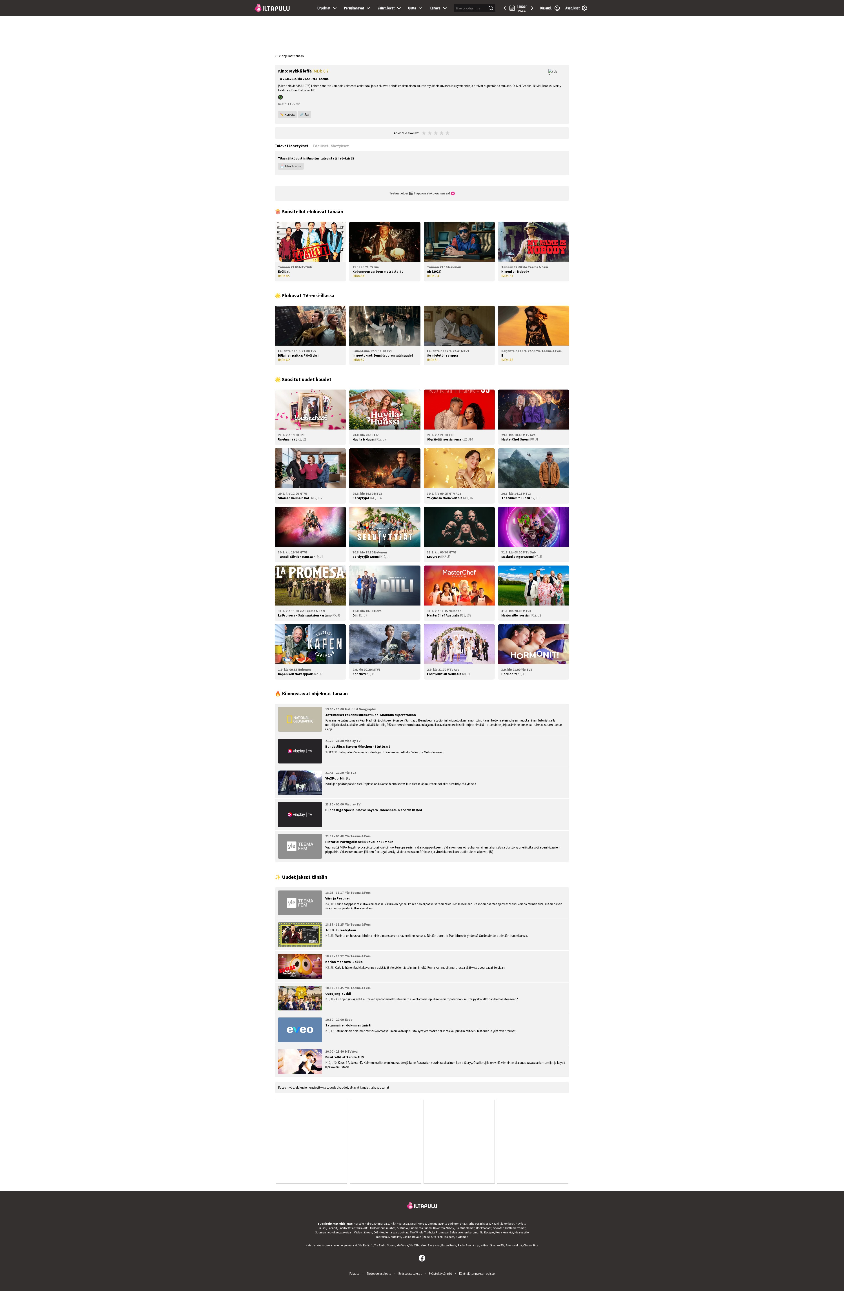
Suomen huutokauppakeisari (334, 1232)
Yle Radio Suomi (384, 1245)
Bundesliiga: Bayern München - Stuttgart (357, 746)
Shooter (498, 1228)
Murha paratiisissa (478, 1224)
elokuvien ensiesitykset (311, 1087)
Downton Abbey (443, 1228)
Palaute (354, 1273)
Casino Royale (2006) (416, 1237)
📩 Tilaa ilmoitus (291, 166)
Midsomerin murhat (382, 1228)
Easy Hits (434, 1245)
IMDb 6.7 (320, 71)
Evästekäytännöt (440, 1273)
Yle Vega (402, 1245)
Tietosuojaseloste (378, 1273)
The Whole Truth (420, 1232)
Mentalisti (394, 1237)
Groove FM (497, 1245)
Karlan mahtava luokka (344, 961)
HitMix (484, 1245)
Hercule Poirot (363, 1224)
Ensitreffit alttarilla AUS (344, 1057)
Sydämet (462, 1237)
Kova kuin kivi (504, 1232)
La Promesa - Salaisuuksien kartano (455, 1232)
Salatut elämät (465, 1228)
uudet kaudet (338, 1087)
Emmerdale (381, 1224)
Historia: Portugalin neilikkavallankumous (359, 842)
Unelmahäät (483, 1228)
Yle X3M (414, 1245)
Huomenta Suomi (420, 1228)
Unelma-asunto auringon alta (446, 1224)
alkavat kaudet (360, 1087)
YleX (423, 1245)
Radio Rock (448, 1245)
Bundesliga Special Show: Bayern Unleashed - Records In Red (373, 810)
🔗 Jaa (304, 114)
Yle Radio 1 (365, 1245)
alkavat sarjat (380, 1087)
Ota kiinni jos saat (442, 1237)
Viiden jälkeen (363, 1232)
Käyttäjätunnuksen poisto (477, 1273)
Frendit (332, 1228)
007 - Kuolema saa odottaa (391, 1232)
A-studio (402, 1228)
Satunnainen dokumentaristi (348, 1025)
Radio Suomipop (468, 1245)
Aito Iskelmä (514, 1245)
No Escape (487, 1232)
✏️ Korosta (287, 114)
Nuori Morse (418, 1224)
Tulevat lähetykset (292, 145)
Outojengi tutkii (338, 993)
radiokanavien (331, 1245)
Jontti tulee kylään (340, 930)
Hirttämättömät (515, 1228)
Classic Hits (530, 1245)
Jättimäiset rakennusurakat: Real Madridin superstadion (370, 715)
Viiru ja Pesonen (338, 898)
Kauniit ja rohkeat (503, 1224)
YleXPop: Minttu (338, 778)
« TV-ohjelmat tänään (289, 56)
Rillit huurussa (400, 1224)
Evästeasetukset (410, 1273)
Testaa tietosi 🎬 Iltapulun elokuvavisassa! (420, 193)
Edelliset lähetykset (331, 145)
